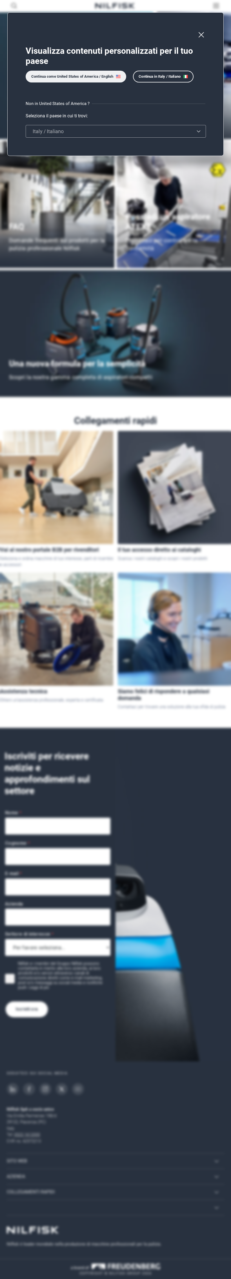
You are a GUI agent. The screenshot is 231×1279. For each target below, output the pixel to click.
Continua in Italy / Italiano (160, 76)
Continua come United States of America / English (72, 76)
